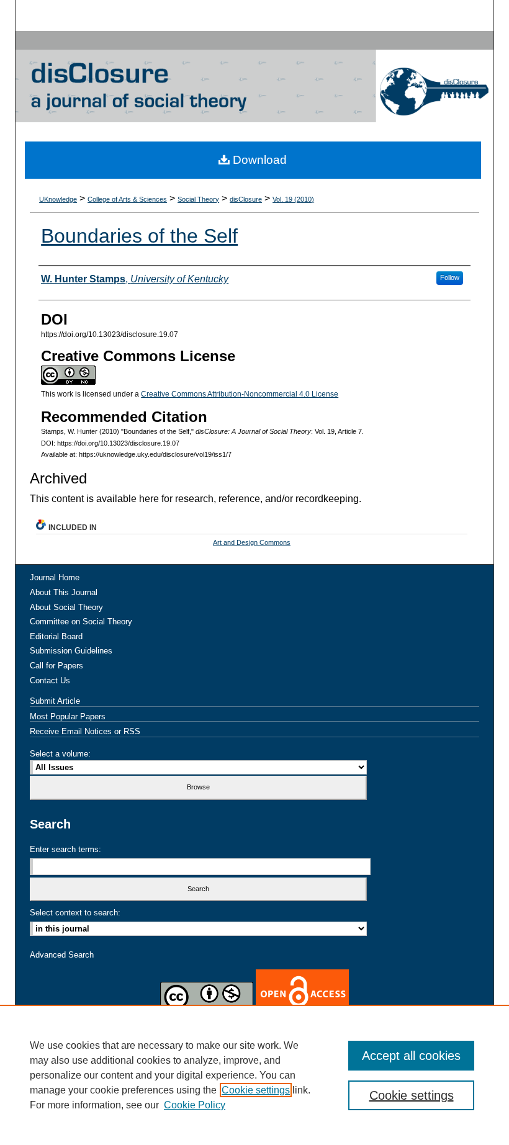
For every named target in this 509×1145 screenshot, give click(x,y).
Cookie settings (256, 1090)
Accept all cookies (411, 1055)
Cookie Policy (194, 1105)
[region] (254, 1075)
